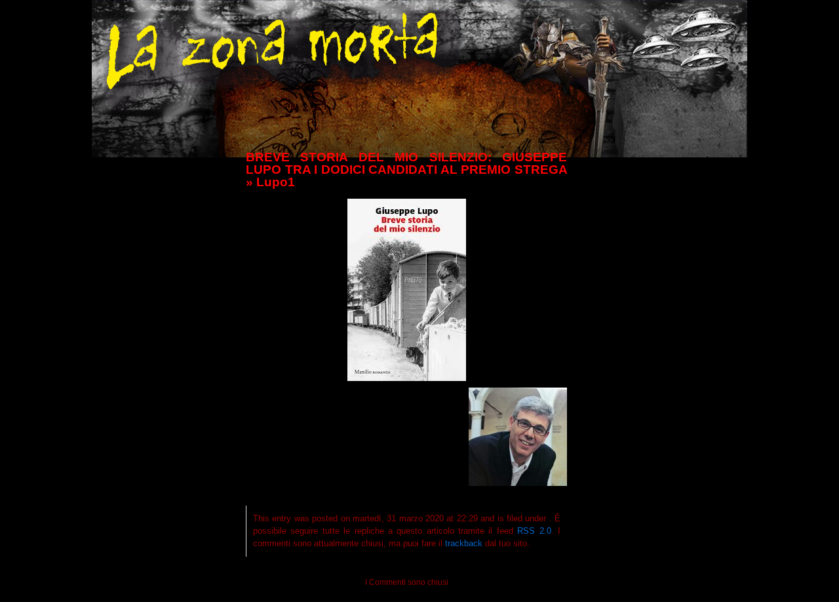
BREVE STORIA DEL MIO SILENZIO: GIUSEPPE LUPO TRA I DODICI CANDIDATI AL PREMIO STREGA (406, 163)
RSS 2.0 (534, 531)
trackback (463, 543)
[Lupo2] (518, 482)
